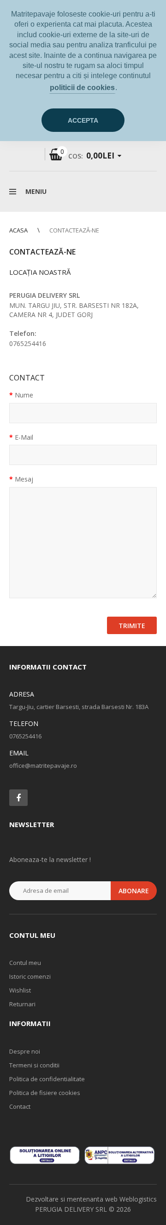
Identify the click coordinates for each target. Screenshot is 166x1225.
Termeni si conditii (34, 1065)
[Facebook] (18, 797)
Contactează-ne (74, 230)
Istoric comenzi (30, 976)
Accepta (83, 120)
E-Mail (24, 437)
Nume (24, 395)
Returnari (22, 1004)
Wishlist (20, 990)
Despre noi (24, 1051)
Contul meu (25, 962)
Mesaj (24, 479)
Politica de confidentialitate (47, 1079)
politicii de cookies (82, 87)
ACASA (18, 230)
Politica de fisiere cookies (44, 1093)
